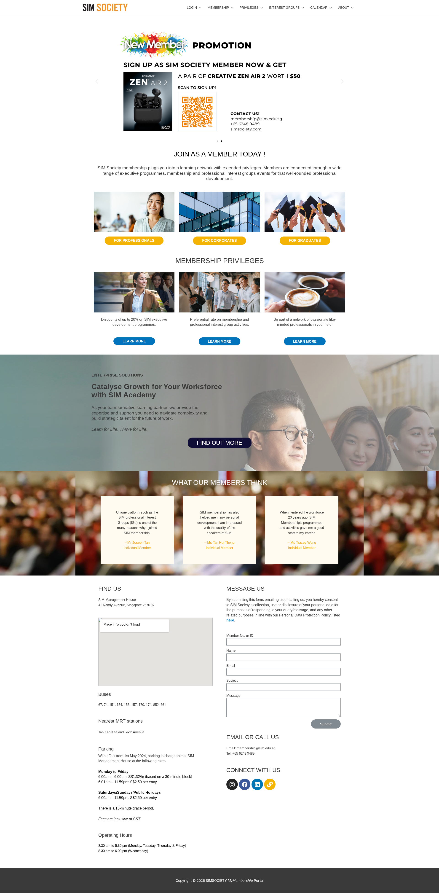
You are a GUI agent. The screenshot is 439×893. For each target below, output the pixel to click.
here (230, 620)
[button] (217, 141)
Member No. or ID (239, 635)
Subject (232, 680)
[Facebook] (244, 784)
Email (230, 665)
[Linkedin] (257, 784)
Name (231, 650)
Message (233, 695)
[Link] (270, 784)
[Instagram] (232, 784)
